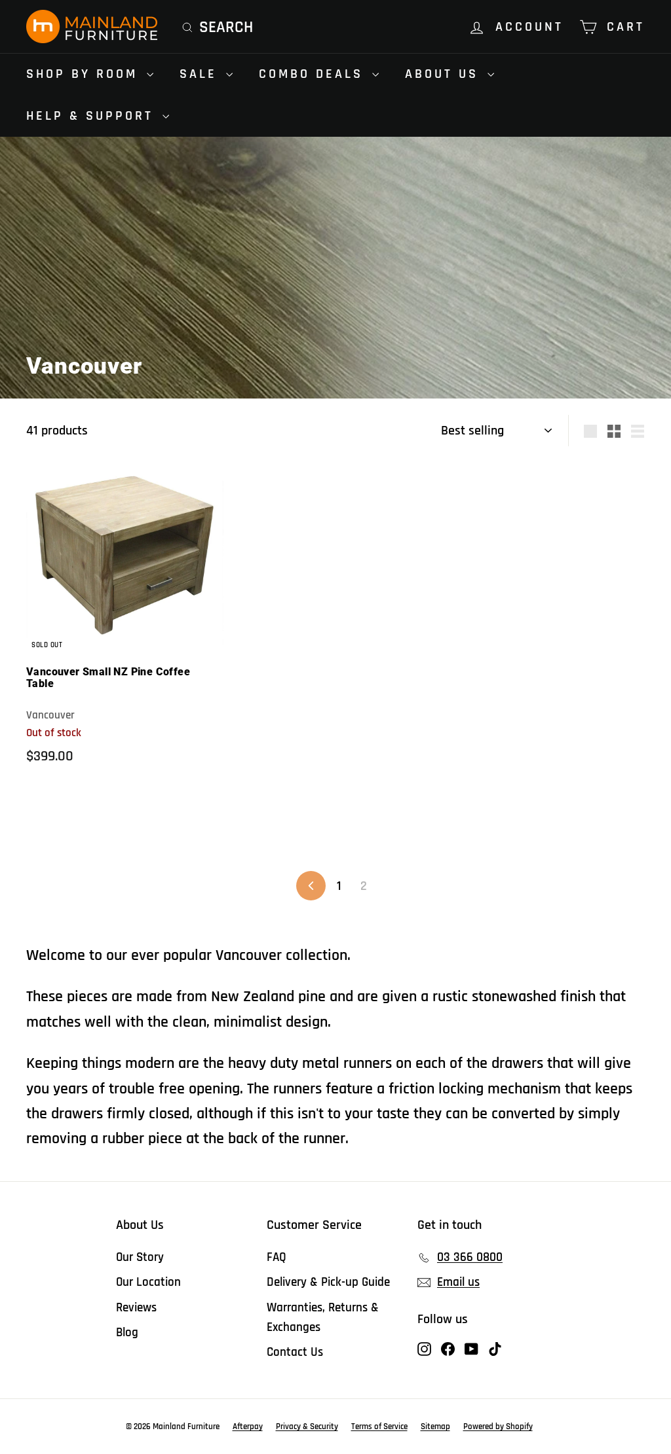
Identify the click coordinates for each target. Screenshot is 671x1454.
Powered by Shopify (498, 1426)
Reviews (136, 1308)
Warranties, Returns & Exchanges (323, 1318)
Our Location (148, 1282)
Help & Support (92, 115)
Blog (127, 1332)
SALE (201, 73)
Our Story (140, 1257)
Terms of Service (379, 1426)
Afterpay (248, 1426)
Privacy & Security (307, 1426)
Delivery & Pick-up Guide (328, 1282)
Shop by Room (85, 73)
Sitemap (435, 1426)
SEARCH (226, 27)
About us (444, 73)
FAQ (276, 1257)
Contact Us (295, 1352)
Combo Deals (314, 73)
